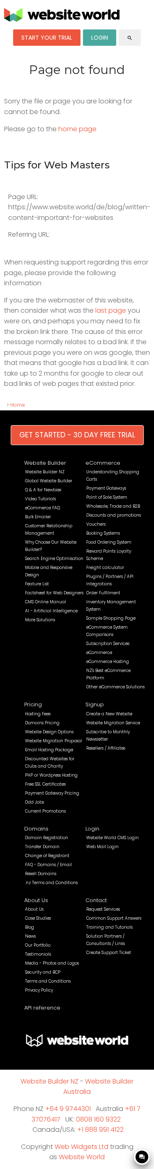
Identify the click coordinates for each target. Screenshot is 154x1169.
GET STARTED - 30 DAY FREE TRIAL (77, 435)
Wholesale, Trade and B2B (113, 506)
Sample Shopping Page (111, 618)
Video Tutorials (40, 499)
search (130, 38)
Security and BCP (42, 972)
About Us (36, 900)
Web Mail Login (102, 847)
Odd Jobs (34, 802)
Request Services (103, 909)
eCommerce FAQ (42, 508)
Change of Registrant (47, 856)
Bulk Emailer (38, 517)
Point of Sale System (106, 497)
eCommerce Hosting (107, 661)
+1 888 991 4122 (100, 1129)
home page (77, 129)
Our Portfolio (38, 945)
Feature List (37, 584)
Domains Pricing (42, 723)
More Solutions (40, 620)
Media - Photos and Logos (52, 963)
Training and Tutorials (109, 927)
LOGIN (99, 38)
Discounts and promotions (113, 515)
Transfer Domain (42, 847)
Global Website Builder (48, 481)
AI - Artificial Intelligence (51, 611)
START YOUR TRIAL (46, 38)
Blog (29, 927)
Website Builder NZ (44, 472)
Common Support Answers (113, 918)
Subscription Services (107, 643)
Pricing (33, 704)
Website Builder (45, 463)
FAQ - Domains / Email (48, 865)
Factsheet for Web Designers (54, 593)
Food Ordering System (108, 542)
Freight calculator (105, 567)
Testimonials (38, 954)
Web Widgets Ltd (81, 1146)
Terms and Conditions (48, 981)
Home (17, 404)
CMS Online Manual (45, 602)
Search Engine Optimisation (54, 558)
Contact (96, 900)
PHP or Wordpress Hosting (51, 775)
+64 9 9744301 (68, 1108)
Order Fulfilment (103, 593)
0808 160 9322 (98, 1119)
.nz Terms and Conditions (51, 883)
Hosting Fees (38, 714)
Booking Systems (103, 533)
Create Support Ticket (108, 953)
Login (92, 829)
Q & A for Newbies (43, 490)
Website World (82, 1157)
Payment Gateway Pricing (52, 793)
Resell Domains (40, 874)
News (30, 936)
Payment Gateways (106, 488)
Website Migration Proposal (53, 741)
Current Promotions (45, 811)
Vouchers (96, 524)
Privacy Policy (39, 990)
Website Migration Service (113, 723)
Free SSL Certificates (45, 784)
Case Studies (38, 918)
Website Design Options (49, 732)
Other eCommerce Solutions (115, 687)
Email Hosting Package (49, 750)
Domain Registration (46, 838)
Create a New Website (109, 714)
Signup (94, 704)
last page (110, 310)
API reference (42, 1008)
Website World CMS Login (112, 838)
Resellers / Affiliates (105, 748)
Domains (36, 829)
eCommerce (102, 463)
